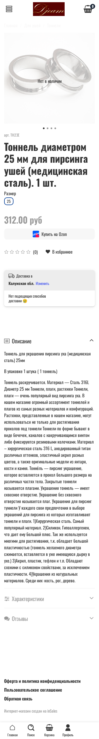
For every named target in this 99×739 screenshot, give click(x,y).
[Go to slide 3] (51, 128)
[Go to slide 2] (47, 128)
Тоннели (54, 25)
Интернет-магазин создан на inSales (30, 711)
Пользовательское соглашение (33, 689)
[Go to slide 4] (55, 128)
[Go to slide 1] (44, 128)
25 (9, 201)
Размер (10, 193)
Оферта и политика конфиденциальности (42, 681)
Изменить (42, 283)
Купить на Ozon (54, 234)
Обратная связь (18, 698)
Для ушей (32, 25)
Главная (11, 25)
